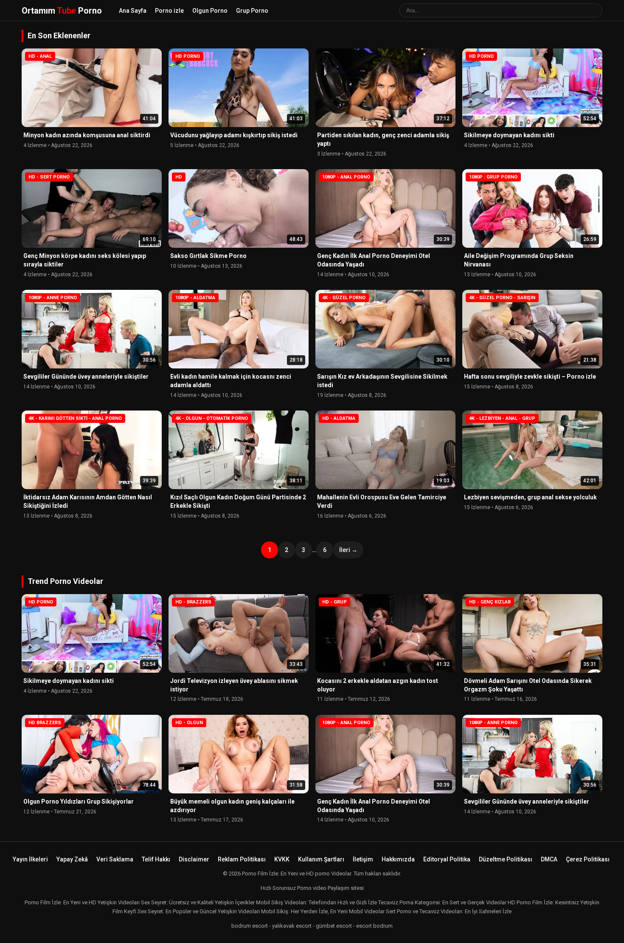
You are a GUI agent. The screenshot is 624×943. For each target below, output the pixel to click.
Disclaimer (194, 859)
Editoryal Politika (446, 859)
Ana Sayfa (132, 10)
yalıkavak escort (292, 926)
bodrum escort (249, 926)
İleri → (348, 550)
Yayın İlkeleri (30, 859)
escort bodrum (374, 926)
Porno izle (169, 10)
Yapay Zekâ (72, 859)
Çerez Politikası (588, 859)
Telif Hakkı (156, 859)
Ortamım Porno (62, 11)
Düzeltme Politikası (505, 859)
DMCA (549, 859)
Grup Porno (252, 10)
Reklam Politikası (242, 859)
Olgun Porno (210, 10)
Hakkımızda (398, 859)
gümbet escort (334, 926)
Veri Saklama (114, 859)
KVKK (282, 859)
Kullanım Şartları (321, 859)
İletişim (363, 859)
